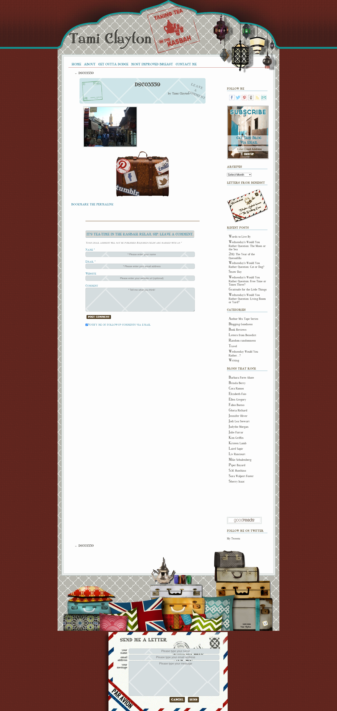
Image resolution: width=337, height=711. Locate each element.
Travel (233, 346)
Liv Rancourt (237, 454)
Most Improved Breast (152, 64)
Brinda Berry (237, 383)
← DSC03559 (84, 73)
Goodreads (251, 97)
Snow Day (235, 271)
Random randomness (242, 340)
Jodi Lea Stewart (239, 421)
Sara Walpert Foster (241, 476)
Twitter (238, 97)
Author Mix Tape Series (243, 318)
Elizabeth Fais (237, 394)
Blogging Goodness (241, 324)
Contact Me (186, 64)
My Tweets (233, 538)
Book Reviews (237, 329)
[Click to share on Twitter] (162, 181)
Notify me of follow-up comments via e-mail (119, 324)
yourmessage (122, 666)
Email (89, 261)
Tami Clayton (109, 38)
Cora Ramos (236, 388)
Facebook (231, 97)
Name (89, 249)
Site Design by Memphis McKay (265, 623)
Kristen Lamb (237, 443)
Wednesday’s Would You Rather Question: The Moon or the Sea (247, 245)
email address (122, 658)
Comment (91, 285)
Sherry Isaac (237, 481)
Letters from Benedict (247, 206)
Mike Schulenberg (240, 459)
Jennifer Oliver (238, 416)
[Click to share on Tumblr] (128, 190)
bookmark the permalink (92, 204)
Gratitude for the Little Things (248, 289)
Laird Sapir (236, 448)
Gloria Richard (238, 410)
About (89, 64)
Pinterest (244, 97)
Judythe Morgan (239, 426)
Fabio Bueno (236, 405)
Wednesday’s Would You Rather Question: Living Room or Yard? (247, 298)
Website (90, 273)
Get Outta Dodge (113, 64)
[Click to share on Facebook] (130, 177)
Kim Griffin (236, 437)
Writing (234, 360)
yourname (123, 651)
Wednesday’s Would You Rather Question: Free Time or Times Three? (247, 281)
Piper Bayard (237, 465)
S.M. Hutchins (237, 470)
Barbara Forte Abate (241, 377)
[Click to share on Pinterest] (123, 166)
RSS (257, 97)
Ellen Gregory (237, 399)
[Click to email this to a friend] (161, 167)
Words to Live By (240, 236)
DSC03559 (147, 84)
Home (76, 64)
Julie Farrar (236, 432)
